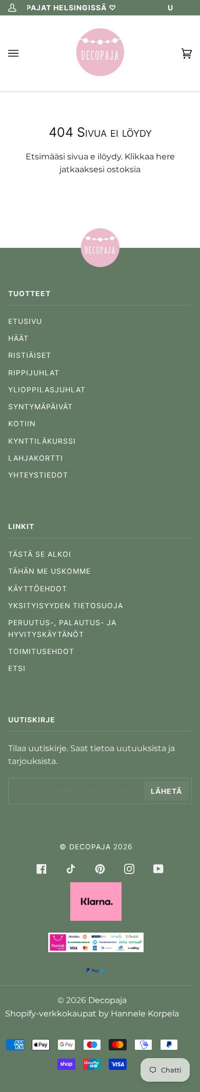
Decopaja (90, 847)
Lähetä (166, 791)
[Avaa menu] (23, 53)
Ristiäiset (29, 355)
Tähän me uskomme (49, 571)
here (165, 156)
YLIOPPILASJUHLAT (47, 390)
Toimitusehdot (41, 651)
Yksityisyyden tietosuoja (65, 606)
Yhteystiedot (38, 475)
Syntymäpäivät (40, 407)
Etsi (17, 668)
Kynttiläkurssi (42, 441)
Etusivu (25, 321)
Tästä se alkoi (39, 554)
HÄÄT (18, 338)
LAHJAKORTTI (35, 458)
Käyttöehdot (37, 589)
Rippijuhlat (33, 373)
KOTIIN (21, 424)
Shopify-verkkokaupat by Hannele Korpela (92, 1013)
